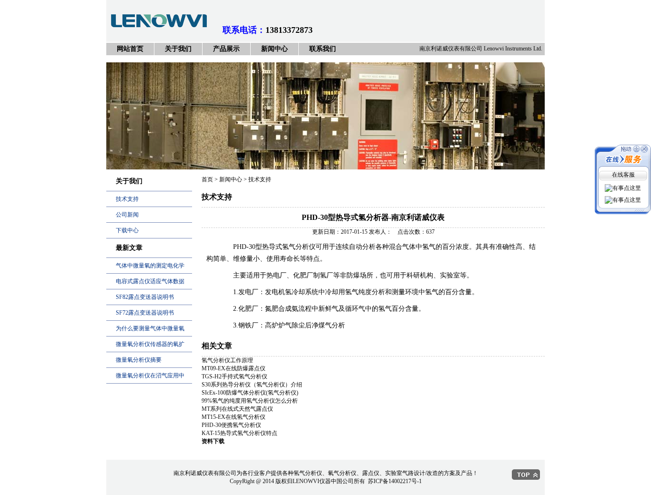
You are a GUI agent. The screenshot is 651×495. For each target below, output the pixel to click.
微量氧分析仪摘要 (139, 359)
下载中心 (127, 230)
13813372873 (289, 30)
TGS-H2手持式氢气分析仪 (234, 376)
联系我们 (322, 48)
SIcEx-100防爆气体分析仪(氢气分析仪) (250, 392)
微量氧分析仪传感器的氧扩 (150, 344)
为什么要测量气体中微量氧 (150, 328)
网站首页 (130, 48)
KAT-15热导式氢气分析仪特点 (239, 433)
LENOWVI (306, 481)
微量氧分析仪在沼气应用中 (150, 375)
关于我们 (178, 48)
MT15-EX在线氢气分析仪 (233, 417)
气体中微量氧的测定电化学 (150, 265)
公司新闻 (127, 214)
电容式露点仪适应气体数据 (150, 281)
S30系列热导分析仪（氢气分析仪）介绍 (252, 384)
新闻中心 (274, 48)
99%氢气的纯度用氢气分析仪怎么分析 (250, 400)
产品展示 (226, 48)
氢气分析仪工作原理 (227, 360)
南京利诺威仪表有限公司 (325, 119)
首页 (207, 179)
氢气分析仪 (298, 246)
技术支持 (127, 199)
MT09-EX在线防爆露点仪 (233, 368)
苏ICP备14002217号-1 (395, 481)
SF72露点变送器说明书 (145, 312)
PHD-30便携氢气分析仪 (231, 425)
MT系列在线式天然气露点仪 (237, 409)
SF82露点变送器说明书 (145, 297)
